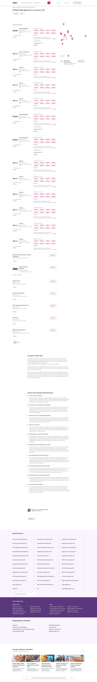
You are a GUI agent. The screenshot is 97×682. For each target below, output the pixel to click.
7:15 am (36, 69)
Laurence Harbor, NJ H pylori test (57, 608)
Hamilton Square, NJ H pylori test (75, 608)
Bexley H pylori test (17, 606)
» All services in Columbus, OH (20, 594)
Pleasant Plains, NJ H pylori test (57, 610)
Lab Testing (17, 7)
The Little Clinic (52, 627)
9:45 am (47, 33)
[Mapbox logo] (61, 56)
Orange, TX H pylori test (72, 606)
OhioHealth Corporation (54, 625)
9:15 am (36, 33)
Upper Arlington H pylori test (19, 612)
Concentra (15, 625)
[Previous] (81, 651)
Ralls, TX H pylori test (54, 613)
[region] (73, 40)
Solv (13, 7)
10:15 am (48, 196)
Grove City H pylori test (18, 610)
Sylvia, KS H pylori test (72, 610)
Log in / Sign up (77, 2)
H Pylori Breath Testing (31, 7)
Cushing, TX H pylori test (55, 612)
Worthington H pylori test (18, 613)
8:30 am (42, 30)
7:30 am (42, 69)
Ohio (25, 7)
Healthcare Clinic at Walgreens (20, 627)
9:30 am (42, 33)
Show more (54, 38)
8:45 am (47, 30)
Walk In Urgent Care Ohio (55, 629)
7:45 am (36, 53)
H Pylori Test (22, 7)
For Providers (67, 2)
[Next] (83, 651)
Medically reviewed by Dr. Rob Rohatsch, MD (40, 509)
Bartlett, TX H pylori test (72, 612)
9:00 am (53, 30)
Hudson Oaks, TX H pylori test (56, 606)
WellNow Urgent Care (54, 631)
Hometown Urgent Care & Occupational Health (23, 629)
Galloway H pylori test (18, 608)
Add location (81, 61)
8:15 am (36, 30)
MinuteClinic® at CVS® (18, 631)
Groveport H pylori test (35, 610)
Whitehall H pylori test (35, 612)
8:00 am (42, 53)
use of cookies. (63, 677)
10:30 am (53, 196)
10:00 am (53, 33)
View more (35, 35)
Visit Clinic (53, 255)
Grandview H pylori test (35, 608)
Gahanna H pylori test (35, 606)
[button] (62, 40)
